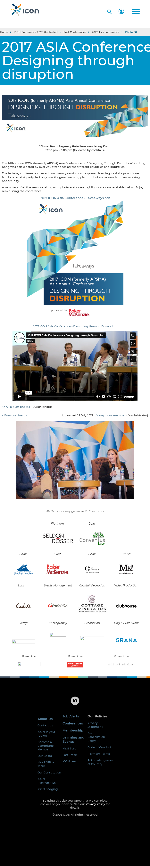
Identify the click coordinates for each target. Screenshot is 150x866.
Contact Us (45, 725)
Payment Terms (99, 754)
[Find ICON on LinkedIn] (75, 705)
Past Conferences (74, 32)
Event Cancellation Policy (96, 737)
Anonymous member (110, 415)
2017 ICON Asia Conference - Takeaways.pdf (75, 198)
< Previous (9, 415)
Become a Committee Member (46, 745)
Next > (22, 415)
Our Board (45, 756)
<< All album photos (16, 407)
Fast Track (69, 755)
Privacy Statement (95, 725)
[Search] (108, 11)
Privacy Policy (95, 804)
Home (4, 32)
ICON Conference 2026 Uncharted (36, 32)
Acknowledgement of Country (101, 762)
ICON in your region (46, 733)
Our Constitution (49, 772)
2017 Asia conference (105, 32)
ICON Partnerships (47, 780)
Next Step (69, 748)
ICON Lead (69, 761)
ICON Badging (48, 789)
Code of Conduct (99, 747)
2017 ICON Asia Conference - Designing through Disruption (74, 326)
